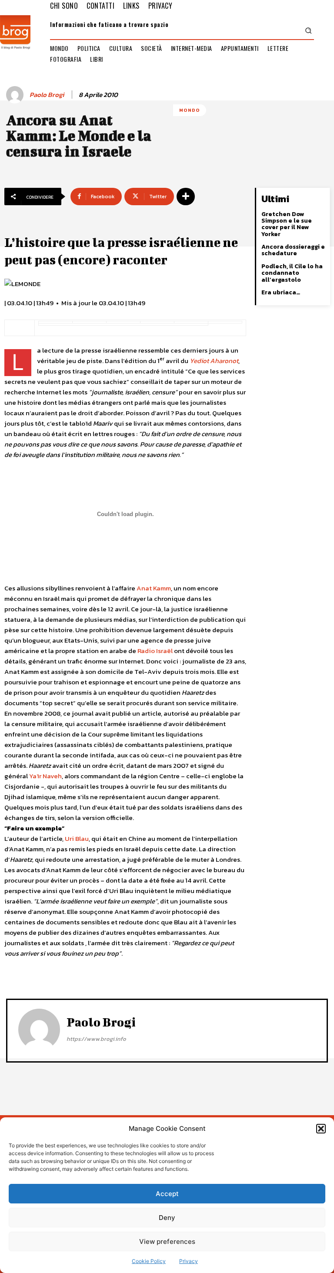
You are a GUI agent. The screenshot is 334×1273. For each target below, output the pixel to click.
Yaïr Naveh (45, 776)
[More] (186, 196)
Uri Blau (77, 838)
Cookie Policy (149, 1261)
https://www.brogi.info (96, 1039)
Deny (167, 1217)
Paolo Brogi (47, 95)
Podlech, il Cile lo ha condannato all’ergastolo (292, 273)
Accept (167, 1194)
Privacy (188, 1261)
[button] (321, 1128)
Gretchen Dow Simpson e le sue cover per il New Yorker (286, 224)
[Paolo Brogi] (16, 94)
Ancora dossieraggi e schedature (293, 250)
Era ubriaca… (280, 292)
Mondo (189, 110)
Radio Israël (155, 651)
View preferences (167, 1241)
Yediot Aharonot (214, 361)
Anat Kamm (154, 588)
